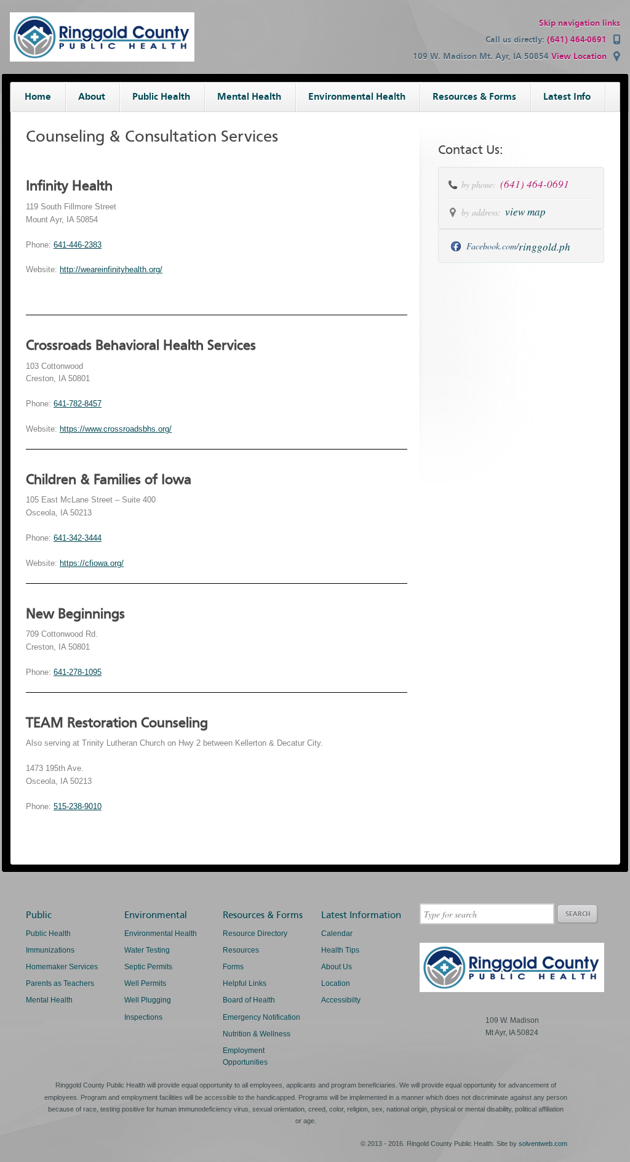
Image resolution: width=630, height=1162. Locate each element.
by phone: (479, 184)
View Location (579, 56)
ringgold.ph (544, 247)
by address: (481, 212)
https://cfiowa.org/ (92, 563)
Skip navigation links (579, 23)
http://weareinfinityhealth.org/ (111, 269)
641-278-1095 (78, 672)
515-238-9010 (78, 806)
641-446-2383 (78, 244)
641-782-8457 (78, 403)
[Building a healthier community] (102, 58)
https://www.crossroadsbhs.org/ (116, 429)
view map (525, 211)
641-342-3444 (78, 538)
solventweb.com (543, 1143)
